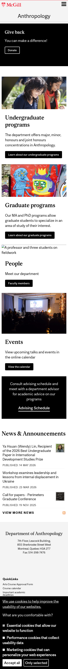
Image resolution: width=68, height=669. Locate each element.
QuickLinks (10, 579)
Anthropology (34, 16)
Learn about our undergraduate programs (33, 154)
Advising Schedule (34, 408)
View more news (18, 512)
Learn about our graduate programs (29, 235)
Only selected (36, 663)
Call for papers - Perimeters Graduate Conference (23, 497)
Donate (12, 50)
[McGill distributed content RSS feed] (64, 512)
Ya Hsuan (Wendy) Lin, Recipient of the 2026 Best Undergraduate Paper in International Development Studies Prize (27, 452)
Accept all (12, 663)
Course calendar (12, 588)
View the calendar (19, 366)
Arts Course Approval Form (18, 584)
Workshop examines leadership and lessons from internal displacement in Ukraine (31, 477)
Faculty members (19, 283)
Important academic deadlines (14, 593)
